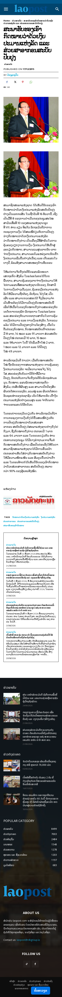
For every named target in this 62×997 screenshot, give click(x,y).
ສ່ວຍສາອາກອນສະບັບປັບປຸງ (28, 521)
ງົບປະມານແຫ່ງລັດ (48, 517)
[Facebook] (6, 82)
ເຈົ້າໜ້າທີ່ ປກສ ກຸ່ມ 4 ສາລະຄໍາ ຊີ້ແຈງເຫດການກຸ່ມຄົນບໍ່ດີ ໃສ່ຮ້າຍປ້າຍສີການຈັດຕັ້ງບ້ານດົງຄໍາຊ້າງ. (29, 636)
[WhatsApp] (30, 82)
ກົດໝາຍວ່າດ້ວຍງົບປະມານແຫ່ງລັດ (25, 517)
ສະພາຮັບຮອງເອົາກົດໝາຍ (13, 525)
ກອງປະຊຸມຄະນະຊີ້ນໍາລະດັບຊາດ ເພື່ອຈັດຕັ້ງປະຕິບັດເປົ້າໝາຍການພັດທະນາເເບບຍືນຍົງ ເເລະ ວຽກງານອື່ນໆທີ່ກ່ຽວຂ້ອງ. (30, 576)
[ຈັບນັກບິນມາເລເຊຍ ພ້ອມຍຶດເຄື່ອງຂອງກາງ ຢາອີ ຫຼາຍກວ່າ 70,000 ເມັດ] (11, 765)
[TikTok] (26, 964)
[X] (14, 82)
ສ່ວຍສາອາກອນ (9, 521)
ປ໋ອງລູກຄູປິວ (12, 75)
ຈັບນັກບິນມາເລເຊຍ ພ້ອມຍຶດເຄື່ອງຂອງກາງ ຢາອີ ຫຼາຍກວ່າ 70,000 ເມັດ (39, 763)
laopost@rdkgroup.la (28, 939)
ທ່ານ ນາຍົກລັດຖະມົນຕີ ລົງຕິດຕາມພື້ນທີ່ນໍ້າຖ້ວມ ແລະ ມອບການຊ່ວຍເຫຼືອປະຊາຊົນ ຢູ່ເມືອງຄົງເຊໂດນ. (29, 549)
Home (6, 20)
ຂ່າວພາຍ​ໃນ (16, 20)
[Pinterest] (22, 82)
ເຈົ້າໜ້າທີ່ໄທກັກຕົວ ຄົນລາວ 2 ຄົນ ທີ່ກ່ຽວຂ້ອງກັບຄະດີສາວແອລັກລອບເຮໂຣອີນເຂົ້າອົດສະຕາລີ (39, 781)
